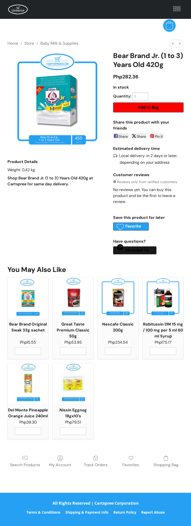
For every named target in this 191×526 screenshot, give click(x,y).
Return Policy (124, 512)
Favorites (130, 464)
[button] (18, 9)
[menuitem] (172, 43)
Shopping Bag (166, 464)
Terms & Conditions (43, 512)
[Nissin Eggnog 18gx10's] (73, 383)
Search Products (25, 464)
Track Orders (95, 464)
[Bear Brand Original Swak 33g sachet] (28, 297)
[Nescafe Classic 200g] (118, 297)
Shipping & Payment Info (86, 512)
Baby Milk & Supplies (59, 43)
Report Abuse (153, 512)
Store (29, 43)
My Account (60, 464)
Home (12, 43)
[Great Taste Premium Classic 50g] (73, 297)
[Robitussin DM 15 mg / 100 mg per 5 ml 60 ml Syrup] (163, 297)
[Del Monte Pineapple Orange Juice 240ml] (28, 383)
